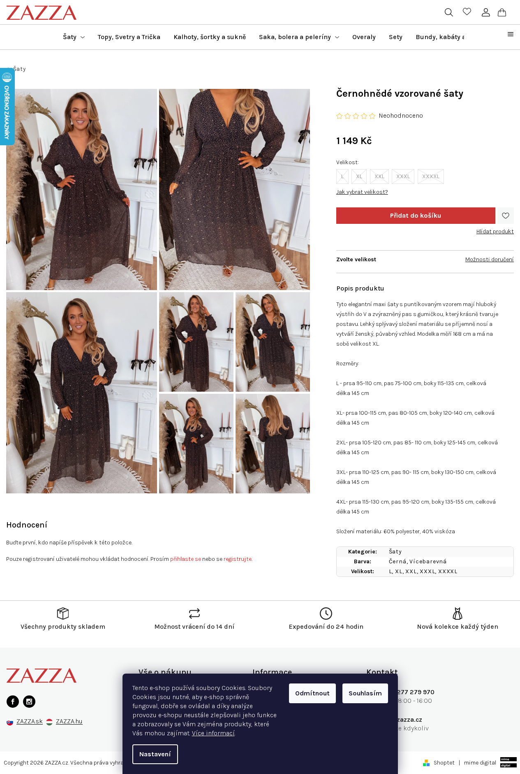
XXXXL (430, 176)
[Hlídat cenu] (495, 228)
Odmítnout (312, 693)
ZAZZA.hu (69, 721)
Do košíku (415, 215)
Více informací (213, 733)
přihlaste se (185, 559)
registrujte (238, 559)
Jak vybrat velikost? (362, 191)
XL (359, 176)
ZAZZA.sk (29, 721)
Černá (398, 561)
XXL (379, 176)
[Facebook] (13, 701)
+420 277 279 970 (406, 692)
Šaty (395, 551)
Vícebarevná (428, 561)
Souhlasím (365, 693)
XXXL (403, 176)
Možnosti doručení (489, 259)
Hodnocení (26, 525)
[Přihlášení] (485, 12)
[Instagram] (29, 701)
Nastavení (155, 754)
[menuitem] (73, 37)
